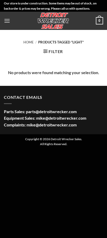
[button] (7, 20)
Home (28, 42)
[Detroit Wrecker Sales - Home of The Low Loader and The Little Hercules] (53, 21)
